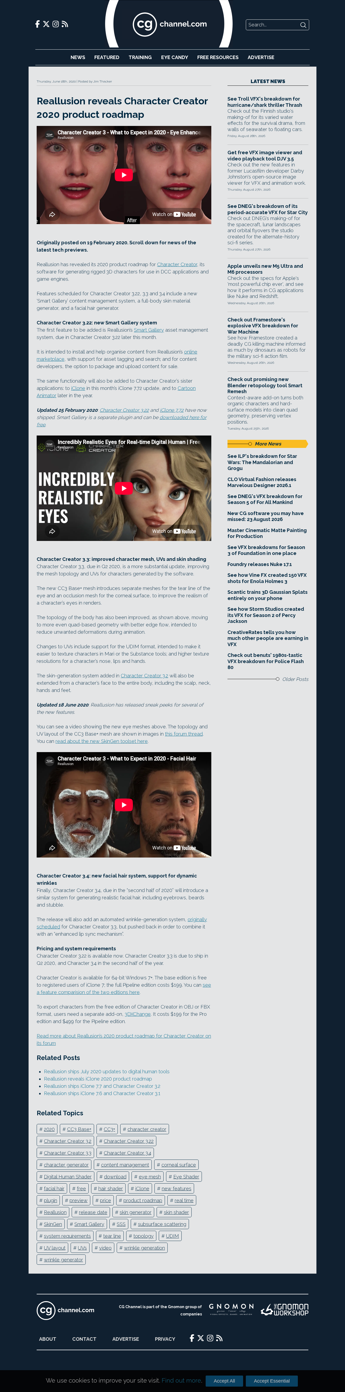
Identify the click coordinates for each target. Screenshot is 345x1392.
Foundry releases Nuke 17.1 (259, 564)
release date (93, 1212)
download (115, 1177)
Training (140, 57)
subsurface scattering (162, 1224)
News (78, 57)
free (81, 1188)
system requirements (67, 1236)
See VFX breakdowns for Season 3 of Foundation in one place (266, 550)
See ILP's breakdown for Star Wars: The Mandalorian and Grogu (262, 462)
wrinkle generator (63, 1260)
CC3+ (109, 1129)
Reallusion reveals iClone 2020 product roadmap (98, 1079)
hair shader (110, 1188)
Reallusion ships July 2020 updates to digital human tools (107, 1071)
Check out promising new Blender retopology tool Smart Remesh (264, 385)
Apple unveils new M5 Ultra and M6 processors (265, 269)
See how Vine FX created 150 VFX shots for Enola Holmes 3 (267, 578)
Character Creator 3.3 (67, 1153)
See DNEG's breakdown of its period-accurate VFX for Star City (267, 209)
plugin (50, 1200)
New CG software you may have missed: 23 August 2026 (265, 516)
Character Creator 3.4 (127, 1153)
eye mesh (150, 1177)
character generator (66, 1165)
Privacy (165, 1339)
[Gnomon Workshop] (284, 1310)
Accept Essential (272, 1381)
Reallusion (55, 1212)
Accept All (224, 1381)
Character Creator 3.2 (144, 675)
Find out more (181, 1380)
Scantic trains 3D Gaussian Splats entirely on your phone (267, 595)
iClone (78, 388)
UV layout (54, 1248)
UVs (82, 1248)
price (105, 1200)
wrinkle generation (144, 1248)
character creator (146, 1129)
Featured (106, 57)
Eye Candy (174, 57)
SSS (121, 1224)
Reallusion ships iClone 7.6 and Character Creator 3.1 (102, 1093)
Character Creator (177, 264)
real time (184, 1200)
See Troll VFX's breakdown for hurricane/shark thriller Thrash (264, 102)
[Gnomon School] (231, 1310)
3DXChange (138, 1014)
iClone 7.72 (172, 410)
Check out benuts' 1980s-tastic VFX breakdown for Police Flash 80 (265, 661)
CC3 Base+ (79, 1129)
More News (268, 444)
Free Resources (218, 57)
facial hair (54, 1188)
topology (143, 1236)
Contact (84, 1339)
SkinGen (53, 1224)
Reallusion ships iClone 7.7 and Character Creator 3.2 (102, 1086)
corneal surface (178, 1165)
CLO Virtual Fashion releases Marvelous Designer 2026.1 (261, 482)
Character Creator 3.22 (124, 410)
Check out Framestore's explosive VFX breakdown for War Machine (262, 326)
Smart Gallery (149, 330)
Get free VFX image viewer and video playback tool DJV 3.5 (264, 156)
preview (79, 1200)
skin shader (176, 1212)
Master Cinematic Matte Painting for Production (267, 533)
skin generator (135, 1212)
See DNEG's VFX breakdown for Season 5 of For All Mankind (264, 499)
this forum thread (184, 734)
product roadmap (142, 1200)
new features (176, 1188)
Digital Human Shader (68, 1177)
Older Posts (295, 679)
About (47, 1339)
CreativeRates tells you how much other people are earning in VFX (267, 638)
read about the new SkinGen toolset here (102, 741)
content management (125, 1165)
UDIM (172, 1236)
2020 (49, 1129)
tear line (112, 1236)
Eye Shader (186, 1177)
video (105, 1248)
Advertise (261, 57)
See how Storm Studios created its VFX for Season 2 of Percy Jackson (265, 615)
